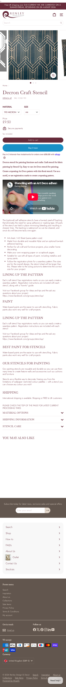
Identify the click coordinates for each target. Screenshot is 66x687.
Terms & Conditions (11, 611)
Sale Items (7, 604)
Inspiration (7, 593)
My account (7, 615)
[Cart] (54, 14)
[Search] (61, 23)
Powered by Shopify (11, 680)
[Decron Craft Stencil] (21, 467)
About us (6, 597)
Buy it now (33, 147)
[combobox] (33, 23)
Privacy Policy (8, 607)
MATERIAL (7, 107)
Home (5, 85)
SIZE (26, 107)
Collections (7, 600)
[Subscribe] (47, 510)
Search (5, 589)
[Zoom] (53, 75)
